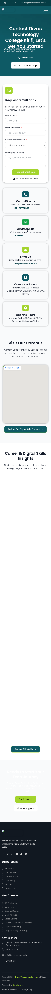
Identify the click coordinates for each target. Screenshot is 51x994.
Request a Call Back (25, 172)
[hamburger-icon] (46, 10)
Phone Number (12, 128)
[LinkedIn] (12, 854)
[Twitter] (8, 854)
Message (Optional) (14, 152)
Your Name (10, 116)
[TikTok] (21, 854)
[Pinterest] (26, 854)
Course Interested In (15, 140)
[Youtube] (17, 854)
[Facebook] (3, 854)
